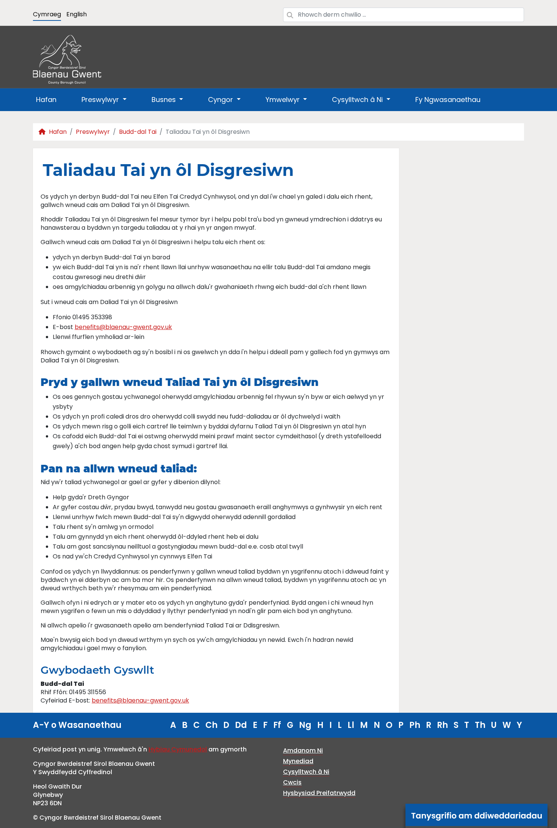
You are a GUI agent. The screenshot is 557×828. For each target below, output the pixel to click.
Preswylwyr (93, 131)
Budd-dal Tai (137, 131)
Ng (305, 725)
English (76, 14)
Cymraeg (47, 14)
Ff (277, 725)
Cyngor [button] (221, 99)
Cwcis (292, 782)
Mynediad (298, 761)
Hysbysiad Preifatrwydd (319, 793)
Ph (414, 725)
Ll (350, 725)
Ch (211, 725)
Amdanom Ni (303, 750)
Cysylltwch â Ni (306, 771)
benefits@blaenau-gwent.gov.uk (123, 327)
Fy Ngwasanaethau (447, 99)
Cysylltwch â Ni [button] (358, 99)
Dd (241, 725)
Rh (442, 725)
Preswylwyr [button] (101, 99)
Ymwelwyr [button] (284, 99)
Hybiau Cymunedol (178, 749)
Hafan (46, 99)
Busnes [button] (165, 99)
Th (480, 725)
